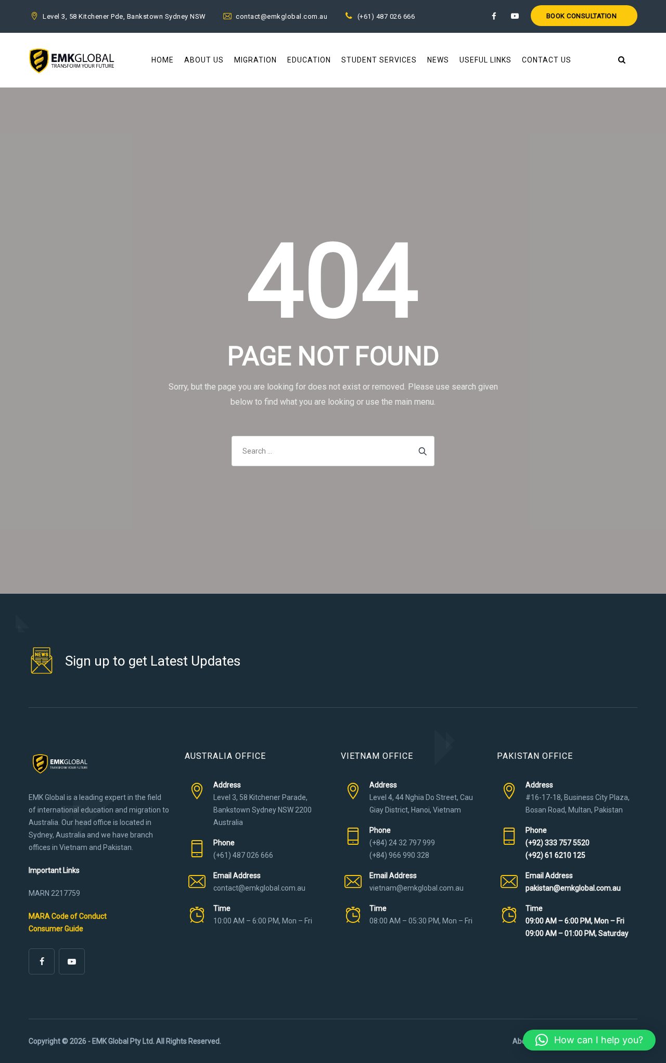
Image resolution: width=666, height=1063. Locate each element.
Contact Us (546, 60)
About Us (204, 60)
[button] (589, 1040)
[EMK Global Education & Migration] (71, 60)
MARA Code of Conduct (68, 916)
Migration (255, 60)
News (438, 60)
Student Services (379, 60)
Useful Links (485, 60)
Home (162, 60)
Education (309, 60)
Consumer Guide (56, 928)
